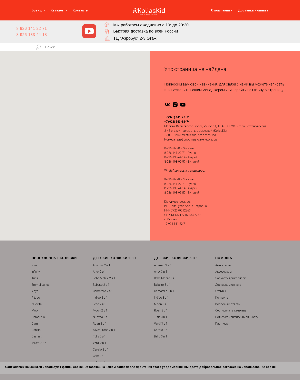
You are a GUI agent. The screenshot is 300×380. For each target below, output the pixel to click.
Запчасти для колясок (230, 278)
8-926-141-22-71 (31, 28)
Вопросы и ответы (227, 304)
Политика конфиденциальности (237, 317)
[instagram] (175, 105)
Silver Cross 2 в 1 (104, 330)
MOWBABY (39, 343)
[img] (89, 31)
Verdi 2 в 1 (99, 343)
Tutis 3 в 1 (160, 317)
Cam (35, 323)
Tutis (35, 278)
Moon (35, 310)
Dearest (36, 336)
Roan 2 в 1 (100, 323)
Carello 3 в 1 (162, 330)
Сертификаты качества (231, 310)
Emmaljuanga (41, 284)
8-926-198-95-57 (175, 161)
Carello (36, 330)
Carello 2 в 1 (101, 349)
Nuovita (37, 304)
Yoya (35, 291)
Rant (35, 265)
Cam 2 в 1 (99, 356)
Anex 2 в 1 (99, 271)
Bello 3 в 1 (160, 336)
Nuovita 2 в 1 (101, 317)
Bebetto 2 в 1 (101, 284)
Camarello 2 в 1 (103, 291)
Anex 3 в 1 (160, 271)
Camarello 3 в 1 (164, 291)
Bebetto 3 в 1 (162, 284)
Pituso (36, 297)
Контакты (81, 10)
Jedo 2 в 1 (99, 304)
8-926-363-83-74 (175, 148)
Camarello (38, 317)
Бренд (37, 10)
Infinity (36, 271)
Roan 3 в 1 (161, 310)
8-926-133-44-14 (175, 157)
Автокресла (223, 265)
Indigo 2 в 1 (100, 297)
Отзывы (220, 291)
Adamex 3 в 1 (162, 265)
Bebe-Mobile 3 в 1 (165, 278)
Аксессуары (223, 271)
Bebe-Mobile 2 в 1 (104, 278)
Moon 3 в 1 (161, 304)
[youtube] (183, 105)
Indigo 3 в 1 (161, 297)
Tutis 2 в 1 (99, 336)
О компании (220, 10)
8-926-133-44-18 (31, 34)
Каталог (57, 10)
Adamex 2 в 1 (101, 265)
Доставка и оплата (253, 10)
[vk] (167, 105)
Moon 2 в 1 (100, 310)
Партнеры (221, 323)
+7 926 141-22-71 (175, 223)
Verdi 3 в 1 (160, 323)
